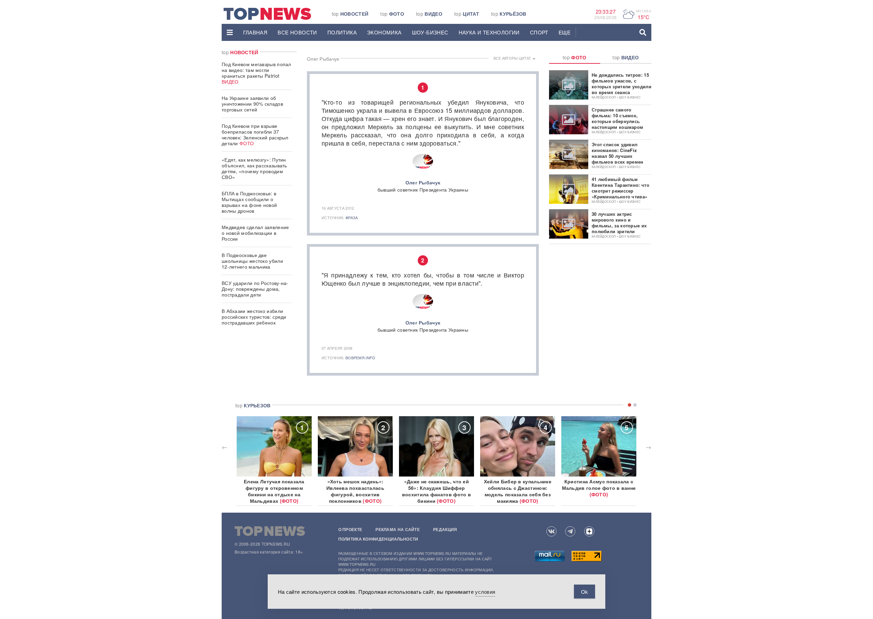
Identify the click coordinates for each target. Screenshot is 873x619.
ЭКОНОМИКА (384, 32)
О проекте (350, 529)
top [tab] (575, 57)
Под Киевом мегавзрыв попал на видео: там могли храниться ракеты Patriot (256, 73)
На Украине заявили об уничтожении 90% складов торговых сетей (252, 103)
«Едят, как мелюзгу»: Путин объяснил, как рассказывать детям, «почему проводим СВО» (254, 168)
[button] (230, 32)
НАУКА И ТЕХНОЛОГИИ (489, 32)
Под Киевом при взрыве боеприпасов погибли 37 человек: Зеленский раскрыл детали (255, 134)
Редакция (445, 529)
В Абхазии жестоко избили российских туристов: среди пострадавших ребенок (254, 316)
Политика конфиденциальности (378, 539)
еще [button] (565, 32)
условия (485, 591)
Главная (255, 32)
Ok (584, 591)
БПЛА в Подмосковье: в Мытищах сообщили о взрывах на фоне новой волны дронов (249, 202)
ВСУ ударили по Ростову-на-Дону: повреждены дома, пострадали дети (255, 289)
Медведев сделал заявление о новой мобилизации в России (255, 233)
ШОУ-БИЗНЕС (430, 32)
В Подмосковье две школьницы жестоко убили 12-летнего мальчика (252, 261)
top (350, 13)
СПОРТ (539, 32)
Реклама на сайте (397, 529)
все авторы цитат (512, 58)
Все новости (297, 32)
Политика (342, 32)
